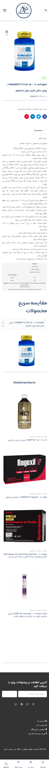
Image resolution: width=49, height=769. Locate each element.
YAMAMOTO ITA (36, 96)
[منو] (44, 10)
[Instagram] (27, 704)
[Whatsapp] (16, 704)
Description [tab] (38, 130)
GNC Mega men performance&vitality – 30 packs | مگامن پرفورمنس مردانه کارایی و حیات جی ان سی (25, 555)
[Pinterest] (21, 704)
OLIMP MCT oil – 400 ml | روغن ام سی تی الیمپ (27, 440)
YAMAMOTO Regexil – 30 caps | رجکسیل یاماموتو (26, 497)
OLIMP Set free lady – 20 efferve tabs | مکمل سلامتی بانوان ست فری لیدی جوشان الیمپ (27, 615)
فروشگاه (43, 767)
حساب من (30, 767)
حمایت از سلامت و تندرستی (28, 109)
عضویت (11, 694)
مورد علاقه (18, 767)
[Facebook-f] (33, 704)
